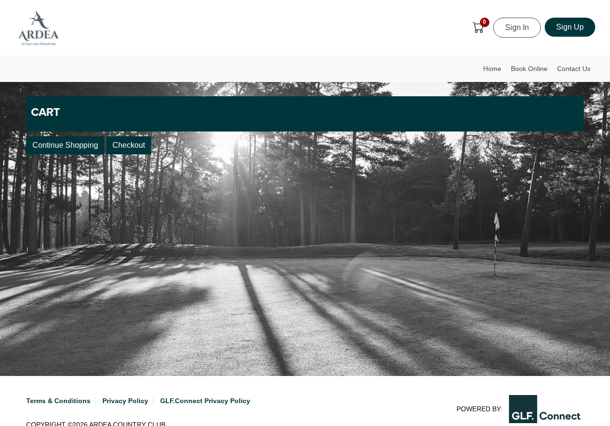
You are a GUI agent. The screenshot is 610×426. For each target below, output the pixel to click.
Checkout (128, 145)
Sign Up (570, 27)
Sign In (517, 27)
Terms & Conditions (58, 401)
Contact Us (573, 68)
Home (492, 68)
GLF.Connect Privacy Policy (205, 401)
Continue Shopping (65, 145)
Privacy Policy (125, 401)
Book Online (529, 68)
